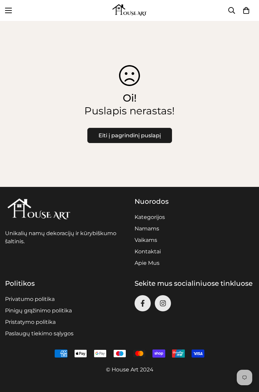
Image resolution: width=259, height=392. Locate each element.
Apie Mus (147, 263)
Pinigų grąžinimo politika (38, 310)
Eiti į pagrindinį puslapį (129, 135)
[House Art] (129, 10)
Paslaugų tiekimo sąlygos (39, 333)
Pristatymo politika (30, 322)
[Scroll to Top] (246, 355)
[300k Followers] (143, 303)
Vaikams (146, 240)
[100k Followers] (163, 303)
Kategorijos (150, 217)
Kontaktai (148, 251)
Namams (147, 228)
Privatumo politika (30, 299)
